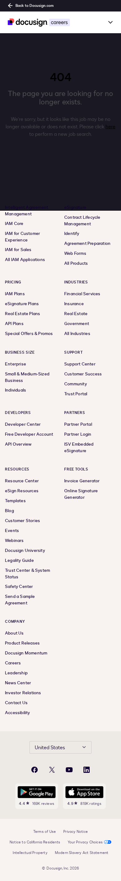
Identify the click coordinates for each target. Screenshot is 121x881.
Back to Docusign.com (35, 5)
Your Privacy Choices (85, 842)
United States (50, 747)
